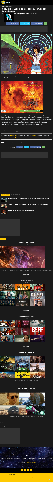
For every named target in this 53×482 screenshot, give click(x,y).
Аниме (16, 477)
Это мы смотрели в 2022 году (26, 388)
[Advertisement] (24, 29)
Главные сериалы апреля (26, 316)
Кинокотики (41, 477)
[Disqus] (26, 175)
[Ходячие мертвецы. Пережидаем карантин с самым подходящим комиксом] (4, 206)
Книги (2, 213)
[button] (45, 2)
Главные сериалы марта (26, 352)
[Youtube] (31, 470)
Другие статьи (5, 194)
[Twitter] (25, 470)
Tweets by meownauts (5, 426)
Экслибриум (24, 142)
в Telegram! (37, 459)
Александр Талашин (21, 14)
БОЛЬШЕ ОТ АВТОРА (15, 194)
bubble (6, 142)
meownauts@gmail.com (31, 462)
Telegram (33, 135)
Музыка (33, 477)
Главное (10, 142)
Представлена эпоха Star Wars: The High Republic (21, 210)
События (29, 477)
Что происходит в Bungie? (26, 242)
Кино (13, 477)
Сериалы (20, 477)
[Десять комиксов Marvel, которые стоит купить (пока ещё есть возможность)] (4, 200)
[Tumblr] (22, 470)
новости (19, 142)
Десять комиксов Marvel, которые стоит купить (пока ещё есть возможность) (29, 198)
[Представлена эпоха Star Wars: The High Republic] (4, 212)
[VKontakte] (28, 470)
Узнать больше (26, 274)
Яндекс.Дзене (13, 135)
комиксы (14, 142)
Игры (10, 477)
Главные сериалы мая (26, 280)
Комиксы (3, 6)
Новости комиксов (8, 6)
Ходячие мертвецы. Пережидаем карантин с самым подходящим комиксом (28, 204)
